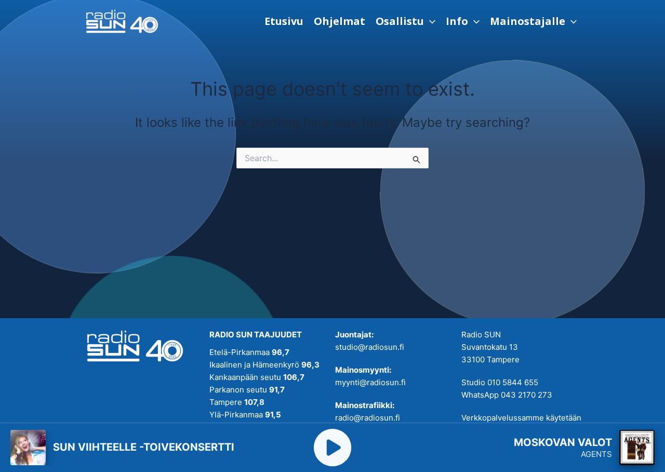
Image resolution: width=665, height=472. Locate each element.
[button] (405, 21)
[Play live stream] (332, 447)
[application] (429, 21)
